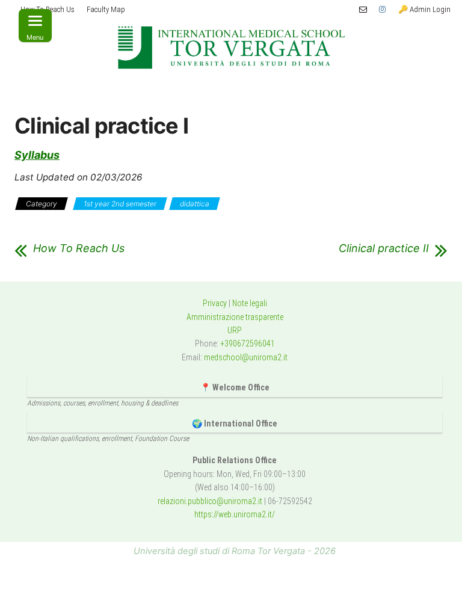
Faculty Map (106, 9)
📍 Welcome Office (235, 387)
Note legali (249, 303)
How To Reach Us (79, 248)
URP (234, 330)
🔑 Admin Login (424, 9)
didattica (194, 203)
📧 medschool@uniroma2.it (363, 9)
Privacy (215, 303)
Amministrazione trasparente (234, 317)
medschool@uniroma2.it (246, 357)
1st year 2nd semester (120, 203)
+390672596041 (247, 343)
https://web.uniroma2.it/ (234, 514)
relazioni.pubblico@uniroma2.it (210, 501)
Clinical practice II (384, 248)
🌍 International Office (234, 423)
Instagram (382, 9)
